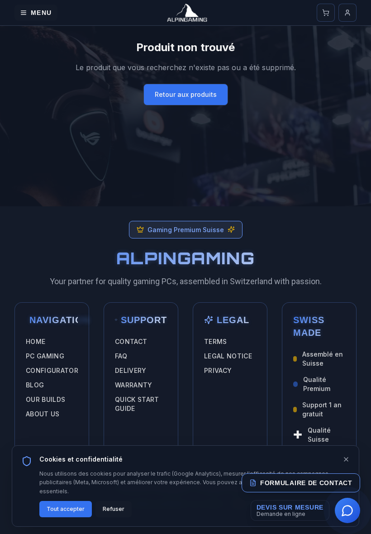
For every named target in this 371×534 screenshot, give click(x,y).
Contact (131, 341)
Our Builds (46, 399)
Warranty (133, 385)
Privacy (218, 370)
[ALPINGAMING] (187, 13)
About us (43, 414)
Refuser (113, 508)
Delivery (131, 370)
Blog (35, 385)
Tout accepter (66, 508)
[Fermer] (346, 459)
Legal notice (228, 356)
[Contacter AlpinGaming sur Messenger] (347, 510)
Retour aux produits (186, 94)
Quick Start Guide (137, 404)
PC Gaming (45, 356)
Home (35, 341)
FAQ (121, 356)
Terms (215, 341)
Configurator (52, 370)
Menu (41, 12)
